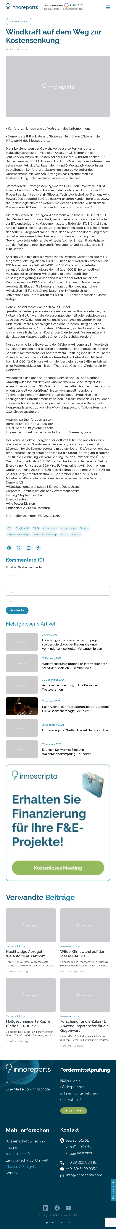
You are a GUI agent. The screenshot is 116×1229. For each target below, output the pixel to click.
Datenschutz (66, 1222)
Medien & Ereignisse (23, 1166)
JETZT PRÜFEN (74, 1110)
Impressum (50, 1222)
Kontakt (12, 1173)
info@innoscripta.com (84, 1175)
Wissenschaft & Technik (25, 1141)
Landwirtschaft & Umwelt (27, 1160)
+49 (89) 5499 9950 (81, 1169)
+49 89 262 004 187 (82, 1162)
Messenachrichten (19, 21)
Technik (12, 1147)
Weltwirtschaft (18, 1154)
